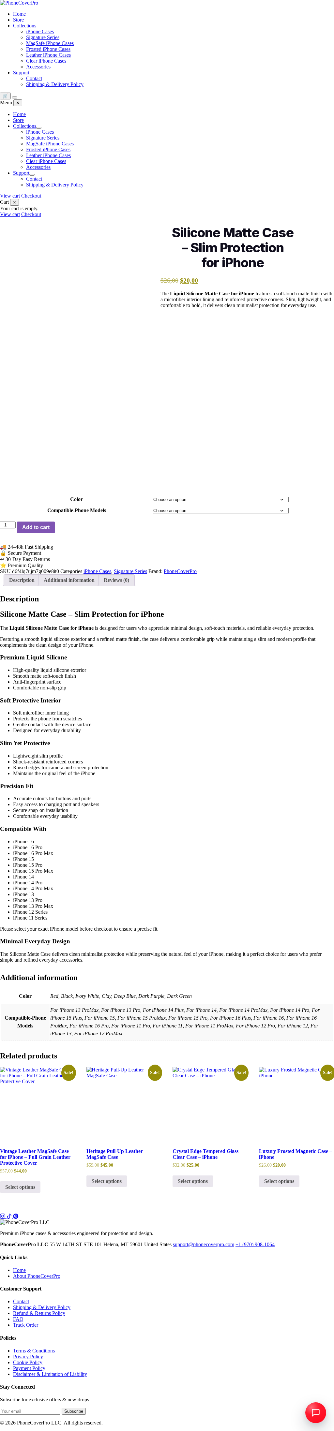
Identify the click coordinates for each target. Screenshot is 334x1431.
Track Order (25, 1325)
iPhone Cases (40, 31)
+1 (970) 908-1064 (255, 1244)
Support (21, 72)
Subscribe (73, 1411)
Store (18, 19)
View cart (10, 196)
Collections (24, 25)
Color (76, 499)
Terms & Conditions (34, 1350)
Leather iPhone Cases (48, 55)
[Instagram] (3, 1216)
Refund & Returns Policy (39, 1313)
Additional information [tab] (69, 580)
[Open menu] (14, 97)
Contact (34, 78)
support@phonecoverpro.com (203, 1244)
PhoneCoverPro (180, 571)
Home (19, 14)
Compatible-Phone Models (76, 510)
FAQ (18, 1319)
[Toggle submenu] (38, 128)
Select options (20, 1187)
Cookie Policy (27, 1362)
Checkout (31, 196)
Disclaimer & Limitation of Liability (50, 1374)
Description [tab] (22, 580)
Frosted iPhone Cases (48, 49)
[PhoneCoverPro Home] (19, 3)
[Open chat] (315, 1412)
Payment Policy (29, 1368)
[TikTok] (10, 1216)
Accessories (38, 66)
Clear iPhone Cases (46, 61)
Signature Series (42, 37)
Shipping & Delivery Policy (55, 84)
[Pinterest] (15, 1216)
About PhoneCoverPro (36, 1276)
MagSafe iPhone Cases (50, 43)
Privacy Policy (28, 1356)
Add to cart (36, 527)
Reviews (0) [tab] (116, 580)
